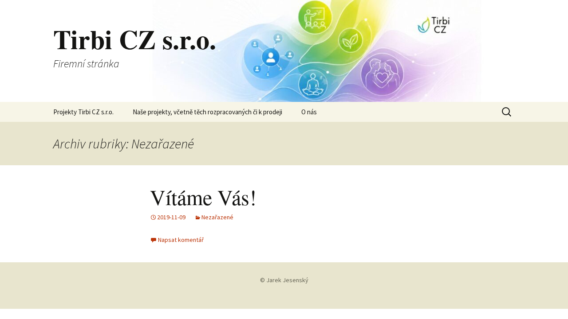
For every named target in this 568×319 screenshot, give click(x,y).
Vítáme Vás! (203, 197)
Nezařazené (217, 217)
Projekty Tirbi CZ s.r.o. (83, 112)
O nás (309, 112)
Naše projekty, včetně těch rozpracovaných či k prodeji (207, 112)
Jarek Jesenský (287, 280)
